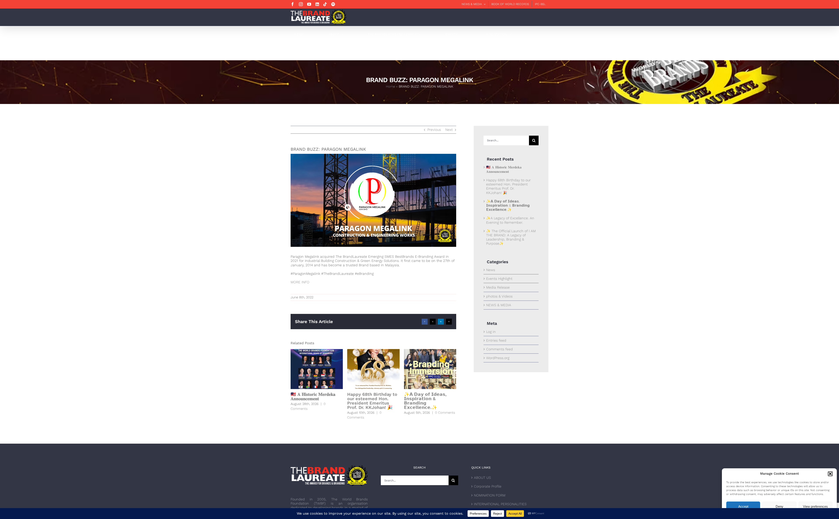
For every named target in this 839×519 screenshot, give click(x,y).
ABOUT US (482, 478)
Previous (434, 130)
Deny (779, 506)
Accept (743, 506)
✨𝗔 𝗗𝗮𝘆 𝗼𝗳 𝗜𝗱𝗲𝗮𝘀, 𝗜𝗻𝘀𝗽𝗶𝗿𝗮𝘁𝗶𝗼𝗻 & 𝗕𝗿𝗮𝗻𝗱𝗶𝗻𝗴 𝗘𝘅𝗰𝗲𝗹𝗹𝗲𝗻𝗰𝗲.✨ (425, 401)
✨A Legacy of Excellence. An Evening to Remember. (510, 220)
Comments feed (499, 349)
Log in (491, 332)
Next (449, 130)
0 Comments (445, 413)
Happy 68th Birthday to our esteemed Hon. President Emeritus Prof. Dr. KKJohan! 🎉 (372, 401)
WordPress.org (497, 358)
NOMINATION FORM (489, 495)
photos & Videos (499, 296)
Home (390, 86)
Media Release (498, 287)
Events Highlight (499, 279)
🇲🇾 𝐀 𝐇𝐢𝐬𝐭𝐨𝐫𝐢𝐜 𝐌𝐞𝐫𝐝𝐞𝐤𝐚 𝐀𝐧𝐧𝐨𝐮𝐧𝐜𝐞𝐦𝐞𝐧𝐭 (313, 396)
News (490, 270)
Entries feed (496, 340)
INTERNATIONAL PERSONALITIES (500, 504)
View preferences (815, 506)
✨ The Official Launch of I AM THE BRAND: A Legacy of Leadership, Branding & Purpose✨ (511, 237)
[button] (830, 474)
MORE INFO (300, 282)
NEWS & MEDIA (498, 305)
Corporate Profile (487, 486)
